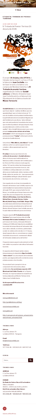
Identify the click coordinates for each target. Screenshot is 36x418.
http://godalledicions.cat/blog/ (12, 302)
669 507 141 (27, 394)
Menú (19, 10)
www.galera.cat (8, 311)
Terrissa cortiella (17, 2)
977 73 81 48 (7, 394)
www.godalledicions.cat (10, 298)
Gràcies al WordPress (9, 413)
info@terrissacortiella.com (11, 340)
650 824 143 (17, 394)
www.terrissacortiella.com (11, 306)
